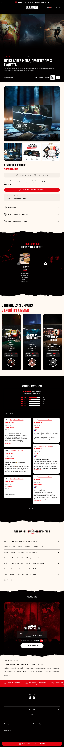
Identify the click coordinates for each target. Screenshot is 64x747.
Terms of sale (37, 727)
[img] (9, 422)
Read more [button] (8, 443)
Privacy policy (37, 724)
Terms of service (8, 727)
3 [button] (32, 508)
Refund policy (8, 724)
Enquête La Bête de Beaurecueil (14, 421)
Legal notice (7, 730)
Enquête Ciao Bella (16, 451)
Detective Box (9, 738)
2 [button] (29, 508)
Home (5, 660)
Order (42, 743)
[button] (58, 151)
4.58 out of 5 (36, 392)
